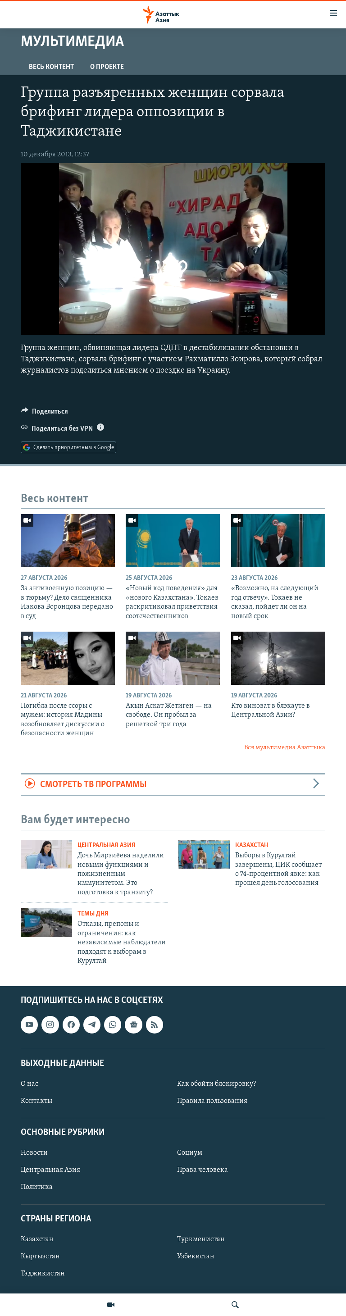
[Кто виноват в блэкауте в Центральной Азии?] (278, 658)
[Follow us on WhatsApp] (112, 1025)
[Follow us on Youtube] (29, 1025)
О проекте (107, 67)
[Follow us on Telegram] (91, 1025)
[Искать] (235, 1304)
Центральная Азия (106, 845)
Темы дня (93, 914)
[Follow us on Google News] (133, 1025)
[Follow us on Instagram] (50, 1025)
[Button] (44, 413)
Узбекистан (195, 1256)
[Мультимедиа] (110, 1304)
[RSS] (154, 1025)
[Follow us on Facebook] (71, 1025)
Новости (34, 1153)
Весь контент (51, 67)
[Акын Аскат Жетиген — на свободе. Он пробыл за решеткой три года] (173, 658)
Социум (189, 1153)
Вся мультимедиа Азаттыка (284, 747)
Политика (37, 1187)
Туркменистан (201, 1239)
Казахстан (251, 845)
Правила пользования (212, 1101)
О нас (29, 1084)
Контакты (36, 1101)
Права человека (202, 1170)
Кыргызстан (40, 1256)
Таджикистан (43, 1273)
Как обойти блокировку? (216, 1084)
